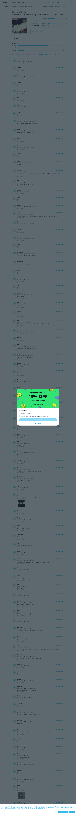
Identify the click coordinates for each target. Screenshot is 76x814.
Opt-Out (66, 811)
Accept (60, 811)
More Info (71, 811)
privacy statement (59, 806)
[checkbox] (19, 416)
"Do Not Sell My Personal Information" (35, 808)
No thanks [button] (38, 423)
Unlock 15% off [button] (38, 419)
